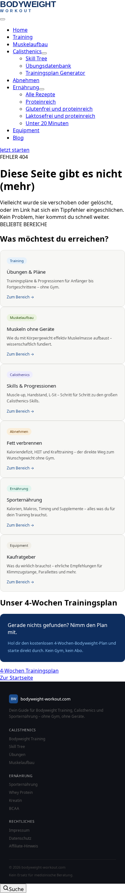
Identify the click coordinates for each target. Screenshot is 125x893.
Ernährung (26, 87)
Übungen (17, 754)
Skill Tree (17, 746)
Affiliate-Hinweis (23, 846)
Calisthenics (27, 51)
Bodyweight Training (27, 739)
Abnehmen (26, 80)
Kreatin (15, 800)
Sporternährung (23, 784)
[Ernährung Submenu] (41, 89)
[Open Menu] (2, 19)
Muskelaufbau (30, 44)
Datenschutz (20, 838)
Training (23, 36)
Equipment (26, 130)
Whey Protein (21, 792)
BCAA (14, 808)
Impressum (19, 830)
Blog (18, 137)
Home (20, 29)
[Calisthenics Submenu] (44, 53)
